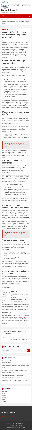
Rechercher (28, 350)
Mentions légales (5, 416)
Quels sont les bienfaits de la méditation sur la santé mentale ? (15, 332)
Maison (4, 397)
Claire (12, 40)
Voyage (4, 401)
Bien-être (5, 29)
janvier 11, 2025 (6, 40)
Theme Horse (18, 425)
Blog (3, 393)
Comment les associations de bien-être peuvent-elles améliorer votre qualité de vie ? (15, 338)
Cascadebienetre (10, 10)
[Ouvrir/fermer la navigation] (3, 16)
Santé (3, 399)
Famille (4, 395)
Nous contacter (5, 415)
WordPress (22, 427)
